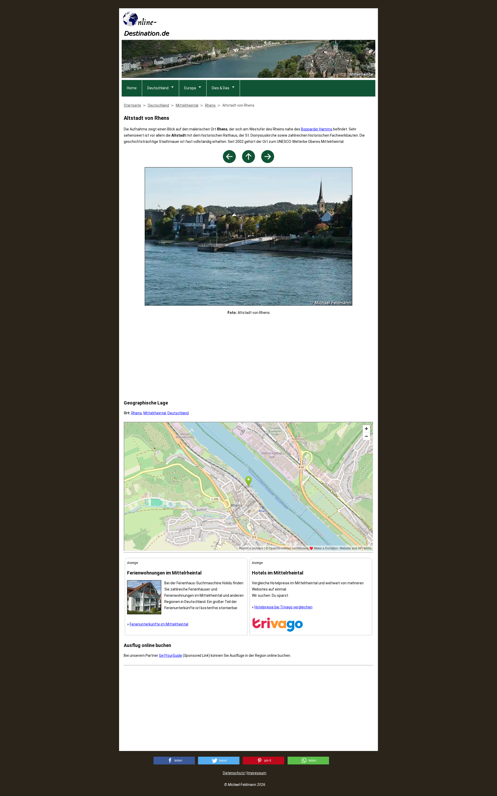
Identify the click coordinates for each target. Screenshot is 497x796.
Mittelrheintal (154, 413)
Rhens (136, 413)
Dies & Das (220, 88)
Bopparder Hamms (316, 129)
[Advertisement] (281, 23)
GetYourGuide (170, 655)
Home (132, 88)
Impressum (256, 773)
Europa (190, 88)
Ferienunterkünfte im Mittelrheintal (159, 624)
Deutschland (158, 88)
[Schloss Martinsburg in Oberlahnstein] (267, 161)
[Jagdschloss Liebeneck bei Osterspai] (229, 161)
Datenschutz (234, 773)
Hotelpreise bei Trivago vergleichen (283, 607)
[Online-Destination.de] (146, 34)
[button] (174, 760)
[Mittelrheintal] (248, 161)
